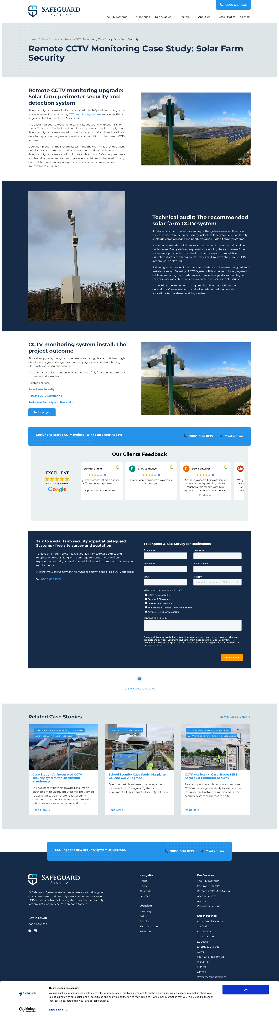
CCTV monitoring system (85, 114)
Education (203, 941)
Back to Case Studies (141, 688)
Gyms (200, 951)
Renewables (163, 16)
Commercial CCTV (208, 886)
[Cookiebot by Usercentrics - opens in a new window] (27, 1009)
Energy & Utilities (208, 946)
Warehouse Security (64, 736)
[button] (242, 481)
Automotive (204, 931)
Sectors (185, 16)
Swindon (145, 931)
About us (204, 16)
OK (246, 989)
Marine (201, 966)
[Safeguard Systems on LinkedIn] (35, 931)
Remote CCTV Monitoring (213, 891)
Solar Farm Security (41, 389)
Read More (41, 809)
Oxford (144, 916)
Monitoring (143, 16)
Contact (245, 16)
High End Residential (210, 956)
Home (144, 880)
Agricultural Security (210, 921)
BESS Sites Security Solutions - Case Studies (208, 730)
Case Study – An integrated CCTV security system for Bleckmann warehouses (57, 778)
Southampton (149, 926)
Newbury (145, 911)
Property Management (212, 976)
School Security (134, 730)
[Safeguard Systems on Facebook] (29, 931)
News (143, 886)
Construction (205, 936)
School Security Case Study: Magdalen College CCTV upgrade (137, 776)
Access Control (206, 896)
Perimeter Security (209, 906)
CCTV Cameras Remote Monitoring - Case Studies (59, 730)
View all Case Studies (233, 716)
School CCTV (117, 730)
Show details (56, 1009)
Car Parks (203, 926)
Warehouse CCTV (43, 736)
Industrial (203, 961)
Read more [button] (162, 495)
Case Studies (227, 16)
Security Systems (116, 16)
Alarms (201, 901)
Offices (201, 971)
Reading (145, 921)
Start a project (42, 412)
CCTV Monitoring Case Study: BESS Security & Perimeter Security (211, 776)
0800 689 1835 (236, 5)
